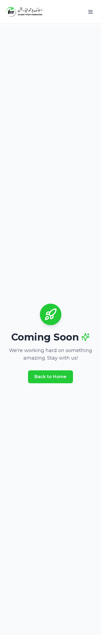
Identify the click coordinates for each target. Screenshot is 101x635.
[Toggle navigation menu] (90, 12)
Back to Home (50, 376)
